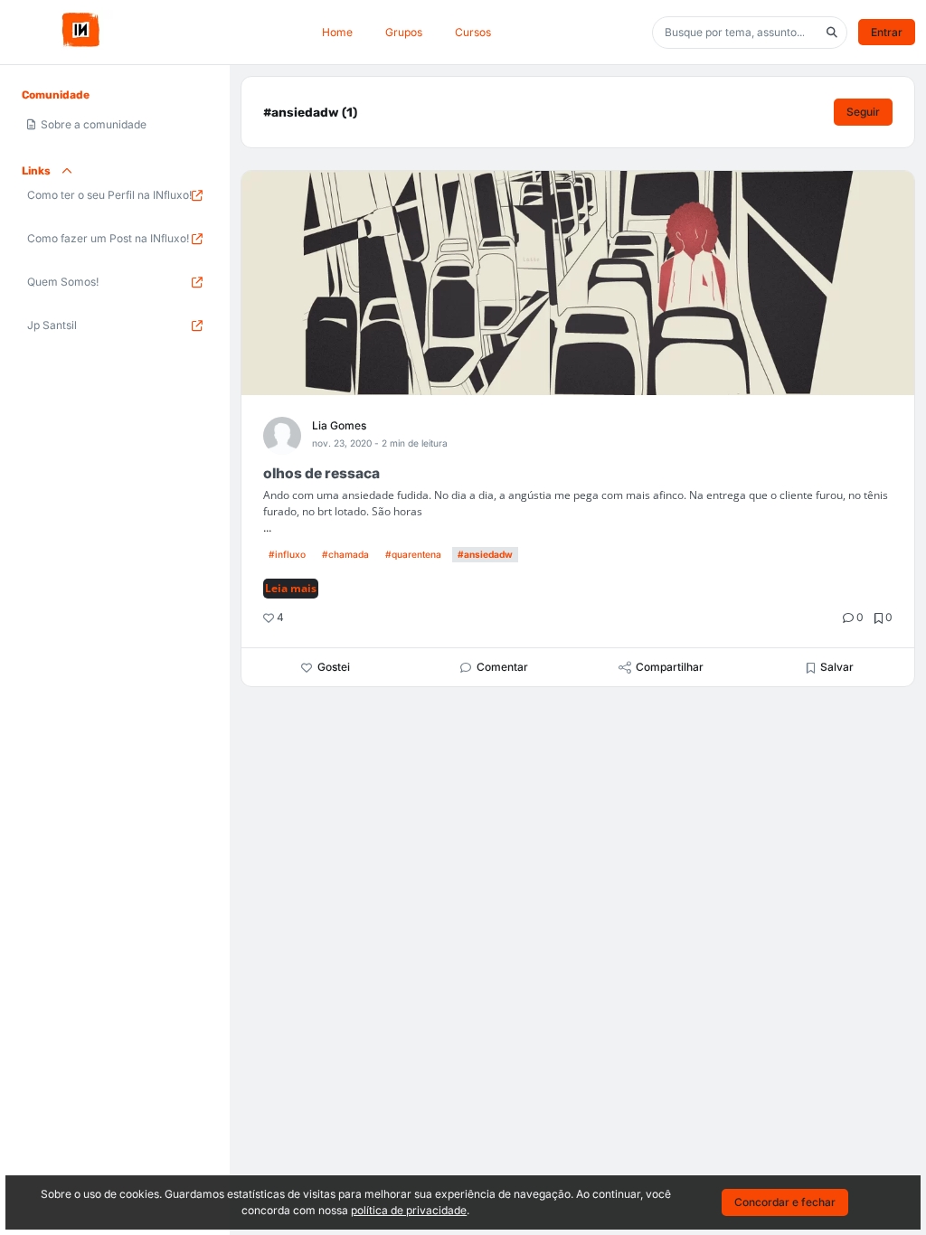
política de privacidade (409, 1210)
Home (337, 32)
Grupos (403, 32)
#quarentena (413, 554)
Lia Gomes (339, 425)
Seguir (863, 111)
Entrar (886, 32)
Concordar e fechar (785, 1202)
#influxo (287, 554)
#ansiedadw (485, 554)
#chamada (345, 554)
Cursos (473, 32)
